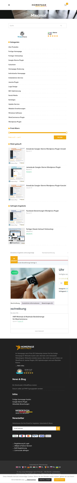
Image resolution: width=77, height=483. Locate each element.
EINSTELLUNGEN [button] (45, 480)
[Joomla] (52, 36)
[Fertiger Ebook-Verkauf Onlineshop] (16, 236)
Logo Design (12, 87)
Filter (60, 137)
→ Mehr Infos (19, 366)
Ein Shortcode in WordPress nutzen (24, 385)
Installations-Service (15, 78)
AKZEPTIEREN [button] (59, 480)
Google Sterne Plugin (16, 60)
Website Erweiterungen (16, 108)
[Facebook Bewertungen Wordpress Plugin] (16, 218)
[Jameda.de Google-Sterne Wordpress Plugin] (16, 174)
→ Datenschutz (30, 480)
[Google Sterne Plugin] (22, 36)
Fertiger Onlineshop (15, 56)
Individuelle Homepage (16, 73)
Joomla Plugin (13, 82)
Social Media (13, 95)
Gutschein (12, 65)
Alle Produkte (13, 47)
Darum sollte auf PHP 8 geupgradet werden (27, 389)
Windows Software (15, 113)
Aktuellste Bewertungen (20, 404)
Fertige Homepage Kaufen (21, 399)
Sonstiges (11, 100)
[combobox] (54, 252)
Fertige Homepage (15, 51)
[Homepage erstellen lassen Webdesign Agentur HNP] (24, 350)
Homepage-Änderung (16, 69)
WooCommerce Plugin (16, 117)
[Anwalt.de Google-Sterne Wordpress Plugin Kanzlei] (16, 192)
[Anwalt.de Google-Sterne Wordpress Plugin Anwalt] (16, 156)
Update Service (13, 104)
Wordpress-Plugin (14, 122)
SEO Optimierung (14, 91)
